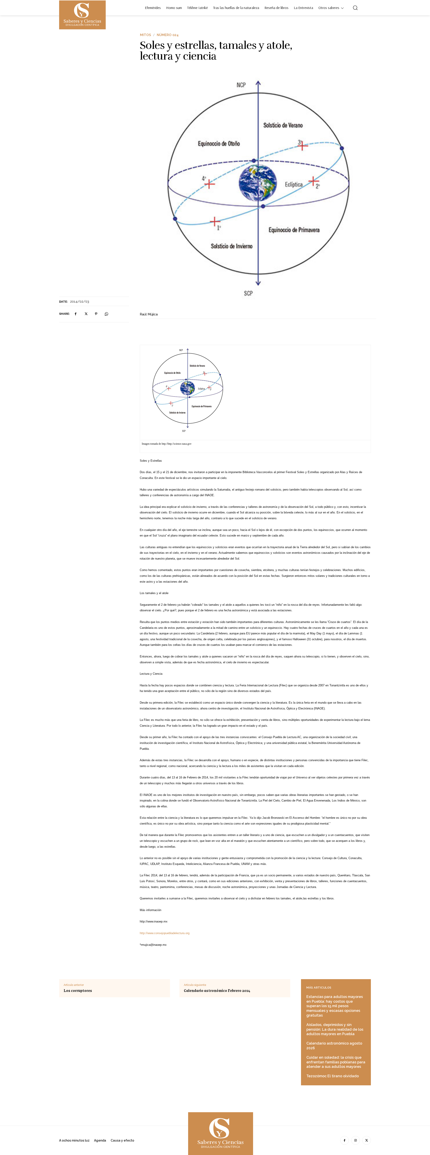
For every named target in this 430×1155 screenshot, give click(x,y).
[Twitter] (85, 313)
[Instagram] (355, 1140)
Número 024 (168, 35)
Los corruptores (78, 990)
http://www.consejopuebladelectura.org (164, 933)
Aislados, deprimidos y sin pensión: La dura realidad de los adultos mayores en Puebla (334, 1029)
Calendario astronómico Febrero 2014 (217, 990)
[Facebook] (75, 313)
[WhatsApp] (106, 313)
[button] (355, 7)
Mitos (145, 35)
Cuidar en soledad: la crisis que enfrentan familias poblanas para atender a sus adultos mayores (335, 1062)
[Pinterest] (96, 313)
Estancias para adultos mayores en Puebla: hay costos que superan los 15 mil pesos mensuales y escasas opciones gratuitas (334, 1006)
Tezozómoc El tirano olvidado (332, 1076)
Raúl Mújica (149, 314)
